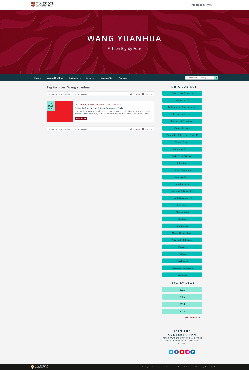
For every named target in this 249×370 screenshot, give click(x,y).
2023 (182, 311)
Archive (90, 77)
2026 (182, 289)
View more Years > (193, 317)
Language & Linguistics (182, 191)
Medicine (182, 219)
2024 (182, 304)
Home (37, 77)
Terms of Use (157, 367)
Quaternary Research (182, 93)
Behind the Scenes (182, 114)
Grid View (148, 94)
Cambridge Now (182, 128)
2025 (182, 297)
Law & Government (182, 198)
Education (182, 163)
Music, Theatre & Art (182, 233)
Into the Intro (182, 184)
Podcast (123, 77)
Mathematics (182, 212)
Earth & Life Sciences (182, 156)
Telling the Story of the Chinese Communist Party (99, 108)
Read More (81, 118)
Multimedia (182, 226)
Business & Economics (182, 121)
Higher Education (182, 170)
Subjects (73, 77)
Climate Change (182, 142)
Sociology (182, 275)
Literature (182, 205)
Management (182, 100)
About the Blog (55, 77)
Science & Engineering (182, 268)
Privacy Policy (183, 367)
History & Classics (182, 177)
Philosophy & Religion (182, 240)
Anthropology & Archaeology (182, 107)
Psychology (182, 261)
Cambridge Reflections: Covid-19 (182, 135)
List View (136, 94)
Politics (182, 254)
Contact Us (106, 77)
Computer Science (182, 149)
